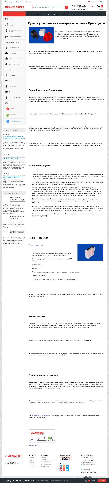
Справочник (19, 2)
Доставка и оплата (46, 464)
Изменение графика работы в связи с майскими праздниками (14, 157)
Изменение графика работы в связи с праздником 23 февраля (14, 176)
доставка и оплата (60, 14)
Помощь (46, 14)
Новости (31, 460)
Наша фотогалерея (65, 455)
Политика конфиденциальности (47, 458)
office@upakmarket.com (89, 472)
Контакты (31, 467)
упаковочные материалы (42, 416)
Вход (102, 2)
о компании (86, 14)
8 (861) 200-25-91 (12, 480)
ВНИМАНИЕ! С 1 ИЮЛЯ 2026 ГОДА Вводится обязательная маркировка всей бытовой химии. (14, 138)
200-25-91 (80, 7)
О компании (32, 457)
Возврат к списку (33, 445)
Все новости (15, 130)
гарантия (73, 14)
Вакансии (29, 2)
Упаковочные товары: (36, 245)
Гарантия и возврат (46, 462)
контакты (99, 14)
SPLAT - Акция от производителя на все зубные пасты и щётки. (17, 199)
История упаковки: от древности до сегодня (17, 231)
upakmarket (86, 470)
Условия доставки (45, 466)
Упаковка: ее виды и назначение (17, 217)
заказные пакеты (33, 14)
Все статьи (14, 193)
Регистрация (92, 2)
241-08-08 (80, 5)
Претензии (32, 465)
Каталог (10, 14)
